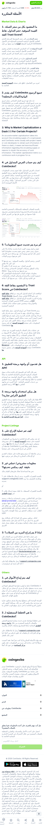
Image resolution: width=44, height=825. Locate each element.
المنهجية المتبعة (7, 83)
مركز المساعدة (19, 645)
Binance (5, 345)
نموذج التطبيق (7, 493)
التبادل (19, 44)
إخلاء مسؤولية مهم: (8, 771)
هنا (12, 325)
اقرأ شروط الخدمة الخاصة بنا (12, 417)
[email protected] (9, 501)
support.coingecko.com (30, 561)
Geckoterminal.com (27, 551)
